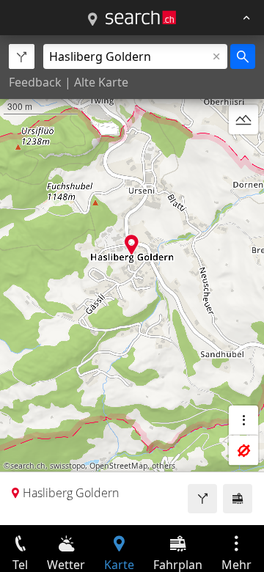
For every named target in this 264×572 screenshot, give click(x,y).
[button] (132, 244)
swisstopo (67, 466)
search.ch (27, 466)
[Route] (202, 498)
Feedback (35, 82)
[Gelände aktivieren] (243, 119)
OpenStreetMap (118, 466)
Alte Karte (101, 82)
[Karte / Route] (92, 19)
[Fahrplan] (237, 498)
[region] (132, 280)
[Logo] (141, 17)
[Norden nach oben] (243, 154)
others (163, 466)
